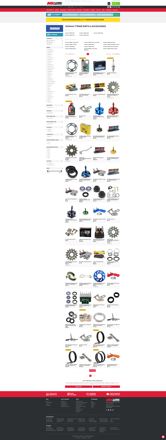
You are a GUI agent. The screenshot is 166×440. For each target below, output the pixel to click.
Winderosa (51, 96)
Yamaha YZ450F (81, 430)
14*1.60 (50, 123)
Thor (92, 407)
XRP (49, 100)
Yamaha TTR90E (55, 23)
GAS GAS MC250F (92, 427)
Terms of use (78, 437)
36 (49, 152)
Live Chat (79, 386)
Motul (50, 73)
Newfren (50, 74)
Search (116, 14)
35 (49, 150)
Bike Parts (79, 10)
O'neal (92, 405)
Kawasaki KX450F (81, 429)
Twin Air (50, 93)
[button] (163, 436)
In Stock (50, 163)
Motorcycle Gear (79, 409)
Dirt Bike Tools (70, 421)
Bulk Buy (49, 44)
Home (48, 6)
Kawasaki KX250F (70, 429)
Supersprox (51, 91)
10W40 (50, 131)
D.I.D (49, 56)
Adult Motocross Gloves (72, 418)
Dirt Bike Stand (49, 420)
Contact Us (63, 401)
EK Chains (51, 58)
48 (49, 157)
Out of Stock (51, 164)
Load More (92, 370)
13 (49, 143)
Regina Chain (51, 83)
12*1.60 (50, 118)
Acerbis (92, 406)
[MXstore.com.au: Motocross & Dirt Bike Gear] (54, 3)
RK (49, 88)
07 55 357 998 (116, 7)
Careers (47, 403)
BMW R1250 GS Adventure (103, 431)
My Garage (48, 405)
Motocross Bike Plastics (115, 418)
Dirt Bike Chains (49, 421)
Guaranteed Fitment (65, 406)
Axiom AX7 (51, 107)
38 (49, 154)
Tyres (103, 10)
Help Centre (71, 6)
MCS (49, 63)
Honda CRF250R (103, 427)
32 (49, 149)
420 (49, 136)
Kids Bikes (78, 407)
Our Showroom (49, 402)
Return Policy (63, 405)
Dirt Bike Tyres (60, 421)
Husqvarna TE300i (60, 429)
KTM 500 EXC (102, 429)
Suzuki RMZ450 (70, 430)
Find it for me (116, 382)
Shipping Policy (64, 403)
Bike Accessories (51, 40)
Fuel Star (50, 61)
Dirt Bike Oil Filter (81, 421)
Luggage (92, 10)
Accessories (86, 10)
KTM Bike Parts (92, 420)
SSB (49, 90)
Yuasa (50, 101)
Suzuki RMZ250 (60, 430)
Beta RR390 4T (60, 427)
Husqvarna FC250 (49, 429)
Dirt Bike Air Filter (81, 420)
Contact (65, 6)
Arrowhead (51, 51)
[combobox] (70, 14)
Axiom (50, 52)
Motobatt (50, 69)
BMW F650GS (70, 427)
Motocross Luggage (93, 421)
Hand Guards (70, 420)
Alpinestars (93, 403)
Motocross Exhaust (103, 418)
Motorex (50, 71)
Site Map (88, 437)
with (83, 20)
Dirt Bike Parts (79, 405)
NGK (49, 76)
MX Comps (61, 6)
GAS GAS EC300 (81, 427)
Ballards (50, 54)
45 (49, 156)
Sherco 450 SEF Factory (51, 430)
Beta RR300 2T (49, 427)
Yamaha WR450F (92, 430)
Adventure (108, 10)
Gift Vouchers (52, 6)
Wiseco (50, 98)
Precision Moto (52, 81)
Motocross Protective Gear (81, 402)
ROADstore (81, 6)
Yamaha (49, 23)
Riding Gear (63, 10)
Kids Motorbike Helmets (81, 406)
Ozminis (50, 78)
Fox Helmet (91, 418)
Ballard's (115, 10)
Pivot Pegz (50, 79)
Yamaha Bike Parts (60, 420)
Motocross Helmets (80, 403)
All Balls (50, 49)
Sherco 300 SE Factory (114, 429)
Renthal (50, 85)
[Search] (109, 3)
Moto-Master (51, 68)
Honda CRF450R (113, 427)
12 (49, 142)
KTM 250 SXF (91, 429)
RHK (49, 86)
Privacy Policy (83, 437)
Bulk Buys (50, 112)
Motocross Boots (60, 418)
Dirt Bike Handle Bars (104, 421)
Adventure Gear (81, 418)
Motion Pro (51, 66)
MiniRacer (51, 64)
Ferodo (50, 59)
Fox (91, 401)
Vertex (50, 95)
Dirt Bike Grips (49, 418)
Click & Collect (64, 402)
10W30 (50, 129)
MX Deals (76, 6)
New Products (50, 10)
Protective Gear (71, 10)
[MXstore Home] (113, 400)
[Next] (92, 54)
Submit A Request (107, 386)
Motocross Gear (79, 401)
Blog (57, 6)
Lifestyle (98, 10)
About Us (48, 401)
